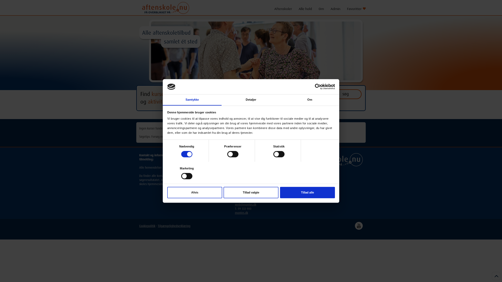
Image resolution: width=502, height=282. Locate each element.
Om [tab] (309, 99)
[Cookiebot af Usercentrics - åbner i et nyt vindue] (318, 87)
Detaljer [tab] (251, 99)
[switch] (232, 154)
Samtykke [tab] (192, 99)
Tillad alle (307, 192)
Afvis (194, 192)
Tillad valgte (251, 192)
